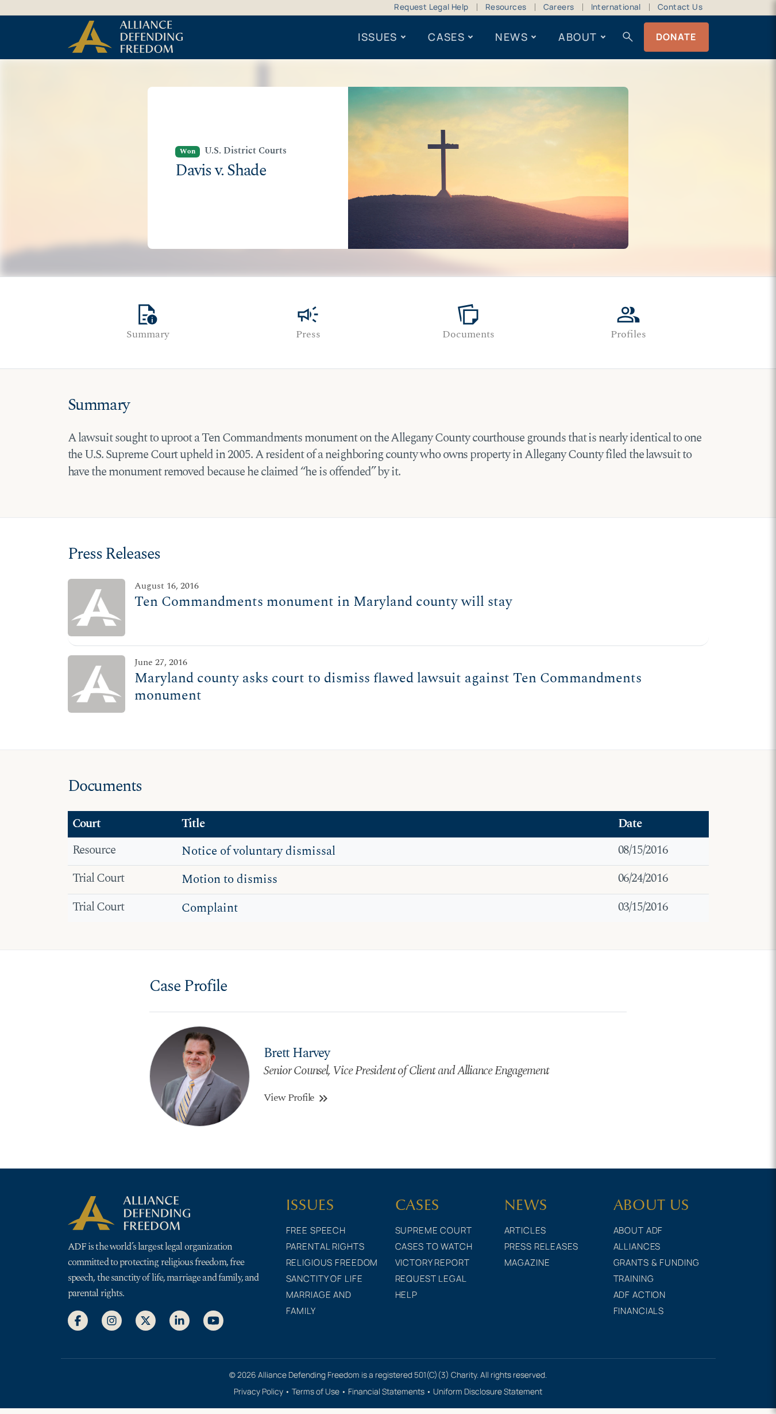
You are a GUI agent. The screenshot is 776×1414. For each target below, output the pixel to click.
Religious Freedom (332, 1263)
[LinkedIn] (179, 1320)
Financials (639, 1311)
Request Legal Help (431, 7)
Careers (558, 7)
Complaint (210, 908)
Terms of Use (315, 1391)
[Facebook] (78, 1320)
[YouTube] (213, 1320)
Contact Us (680, 7)
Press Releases (541, 1246)
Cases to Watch (434, 1246)
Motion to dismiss (229, 879)
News (511, 37)
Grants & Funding (656, 1263)
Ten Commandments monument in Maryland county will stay (323, 601)
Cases (446, 37)
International (616, 7)
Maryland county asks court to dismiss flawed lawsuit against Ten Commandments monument (388, 686)
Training (633, 1279)
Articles (525, 1230)
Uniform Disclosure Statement (487, 1391)
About (577, 37)
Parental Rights (325, 1246)
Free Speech (316, 1230)
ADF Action (639, 1295)
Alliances (637, 1246)
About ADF (638, 1230)
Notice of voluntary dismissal (258, 851)
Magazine (527, 1263)
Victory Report (432, 1263)
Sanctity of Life (324, 1279)
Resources (506, 7)
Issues (377, 37)
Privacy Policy (258, 1391)
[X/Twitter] (146, 1320)
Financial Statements (386, 1391)
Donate (676, 36)
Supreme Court (433, 1230)
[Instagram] (112, 1320)
